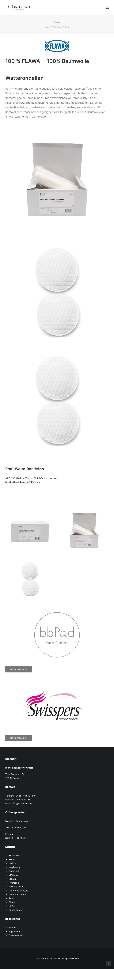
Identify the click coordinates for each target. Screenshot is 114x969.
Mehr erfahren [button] (18, 669)
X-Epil (12, 859)
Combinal (14, 871)
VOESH (12, 863)
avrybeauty (14, 867)
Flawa (12, 902)
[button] (107, 7)
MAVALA (13, 875)
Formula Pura (16, 886)
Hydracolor (14, 882)
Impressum (14, 931)
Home (47, 27)
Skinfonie (14, 855)
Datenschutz (15, 935)
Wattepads (57, 27)
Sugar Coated (16, 910)
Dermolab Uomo (17, 894)
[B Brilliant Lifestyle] (20, 7)
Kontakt (13, 927)
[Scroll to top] (108, 963)
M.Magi (12, 879)
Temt (11, 898)
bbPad (12, 906)
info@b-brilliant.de (22, 803)
